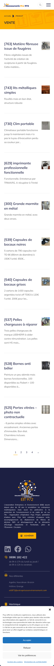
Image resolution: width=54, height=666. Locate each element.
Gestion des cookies (15, 662)
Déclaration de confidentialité (35, 662)
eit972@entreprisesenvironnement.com (28, 590)
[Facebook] (17, 549)
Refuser (27, 648)
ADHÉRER (29, 535)
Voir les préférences (27, 655)
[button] (49, 609)
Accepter (27, 640)
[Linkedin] (7, 549)
